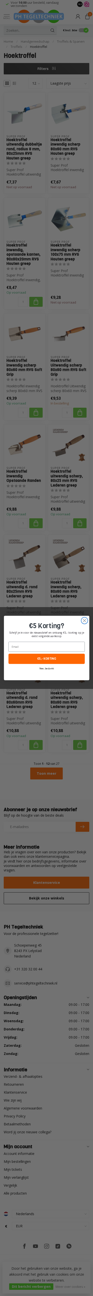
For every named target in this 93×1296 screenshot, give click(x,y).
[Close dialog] (84, 620)
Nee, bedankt (46, 668)
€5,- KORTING (46, 659)
